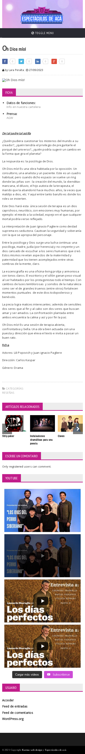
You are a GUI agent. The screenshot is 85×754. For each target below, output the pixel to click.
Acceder (8, 700)
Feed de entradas (14, 706)
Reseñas (8, 393)
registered (16, 466)
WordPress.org (13, 719)
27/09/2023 (35, 70)
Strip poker (8, 436)
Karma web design (32, 750)
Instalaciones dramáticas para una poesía (41, 439)
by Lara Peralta (14, 70)
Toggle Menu (44, 33)
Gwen (61, 436)
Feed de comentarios (17, 713)
